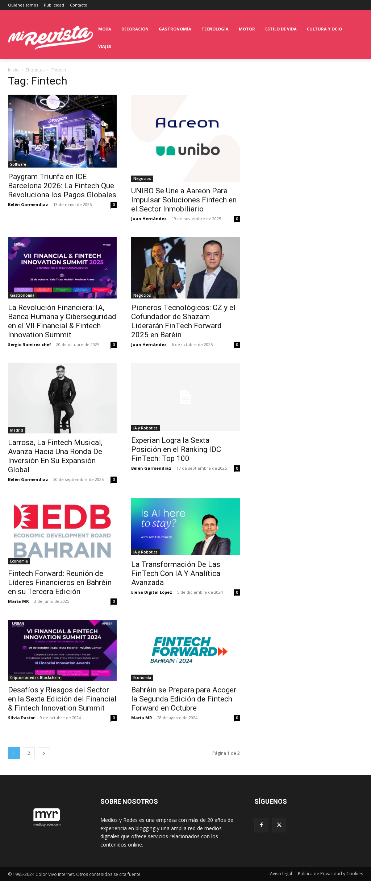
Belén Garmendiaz (28, 204)
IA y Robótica (145, 428)
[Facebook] (261, 825)
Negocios (142, 178)
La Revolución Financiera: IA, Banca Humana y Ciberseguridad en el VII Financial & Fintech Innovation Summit (62, 321)
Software (18, 164)
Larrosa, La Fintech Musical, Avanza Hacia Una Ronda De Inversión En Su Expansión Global (55, 456)
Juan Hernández (149, 218)
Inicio (13, 70)
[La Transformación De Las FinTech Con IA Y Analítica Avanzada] (185, 526)
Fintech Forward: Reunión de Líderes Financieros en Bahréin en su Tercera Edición (60, 582)
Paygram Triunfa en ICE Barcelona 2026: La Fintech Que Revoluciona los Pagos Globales (62, 185)
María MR (18, 601)
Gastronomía (22, 295)
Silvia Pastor (21, 717)
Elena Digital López (151, 592)
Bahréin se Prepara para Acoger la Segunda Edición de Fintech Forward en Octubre (183, 699)
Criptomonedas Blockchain (35, 677)
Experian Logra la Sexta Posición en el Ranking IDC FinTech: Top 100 (176, 449)
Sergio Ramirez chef (29, 344)
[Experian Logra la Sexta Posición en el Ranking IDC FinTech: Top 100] (185, 397)
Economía (19, 561)
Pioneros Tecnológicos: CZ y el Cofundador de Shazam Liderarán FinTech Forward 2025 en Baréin (183, 321)
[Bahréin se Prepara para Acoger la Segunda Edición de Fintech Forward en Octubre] (185, 650)
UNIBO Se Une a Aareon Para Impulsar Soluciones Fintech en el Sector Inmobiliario (184, 199)
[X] (279, 825)
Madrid (16, 430)
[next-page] (44, 753)
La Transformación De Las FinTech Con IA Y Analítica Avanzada (175, 573)
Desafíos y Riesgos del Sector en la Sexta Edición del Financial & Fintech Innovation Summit (62, 699)
